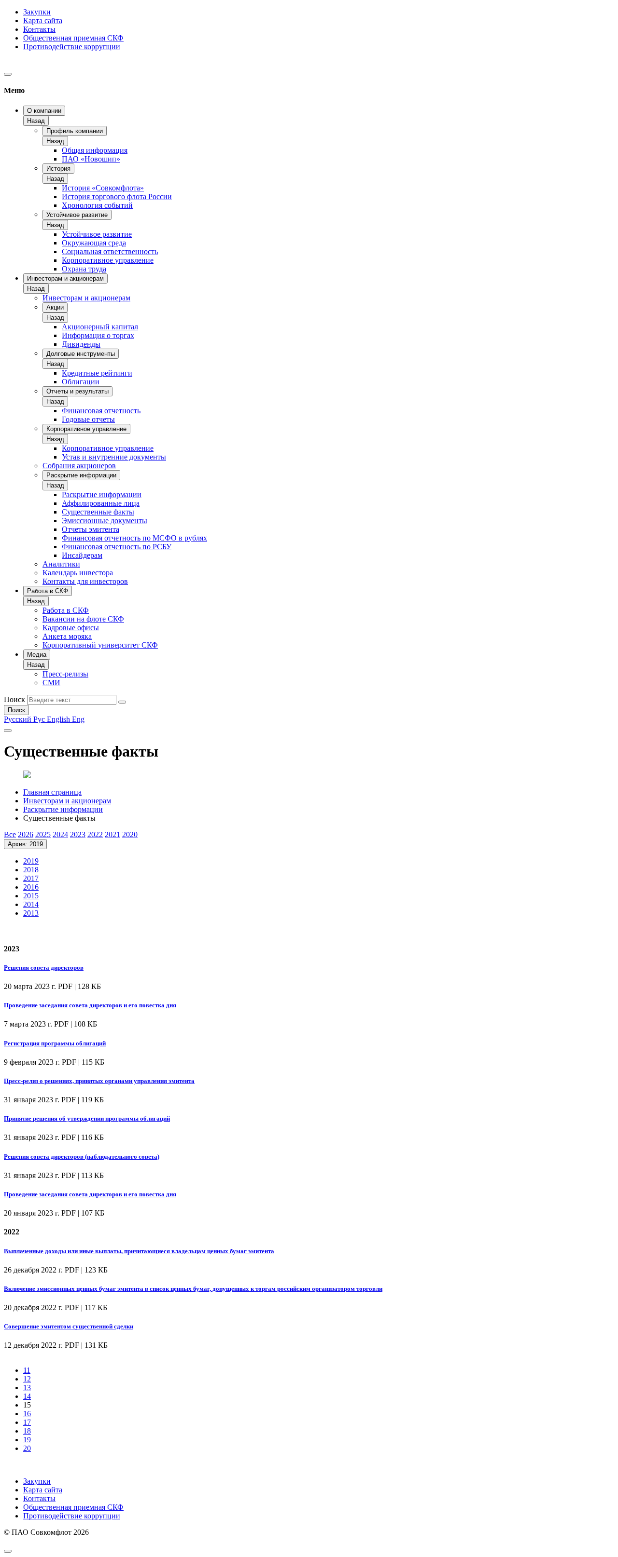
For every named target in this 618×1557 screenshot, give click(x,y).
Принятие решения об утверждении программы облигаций (87, 1118)
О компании (44, 110)
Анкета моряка (67, 636)
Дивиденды (81, 344)
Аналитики (61, 564)
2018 (31, 870)
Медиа (36, 654)
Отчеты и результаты (77, 391)
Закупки (37, 12)
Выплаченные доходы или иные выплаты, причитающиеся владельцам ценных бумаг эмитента (139, 1251)
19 (27, 1439)
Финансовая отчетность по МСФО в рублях (134, 538)
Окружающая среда (94, 243)
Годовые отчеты (88, 419)
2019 (31, 861)
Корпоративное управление (108, 260)
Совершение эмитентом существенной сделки (68, 1326)
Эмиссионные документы (104, 520)
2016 (31, 887)
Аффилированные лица (101, 503)
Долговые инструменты (80, 353)
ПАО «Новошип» (91, 159)
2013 (31, 913)
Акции (55, 307)
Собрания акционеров (79, 465)
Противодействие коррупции (71, 46)
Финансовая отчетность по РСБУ (116, 546)
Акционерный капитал (100, 327)
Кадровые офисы (70, 627)
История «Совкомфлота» (103, 188)
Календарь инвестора (77, 573)
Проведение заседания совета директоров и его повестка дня (90, 1005)
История (58, 168)
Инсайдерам (82, 555)
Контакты (39, 29)
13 (27, 1387)
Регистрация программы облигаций (55, 1043)
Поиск (14, 699)
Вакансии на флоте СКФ (83, 619)
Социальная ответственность (110, 251)
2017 (31, 878)
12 (27, 1379)
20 (27, 1448)
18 (27, 1431)
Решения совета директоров (44, 967)
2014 (31, 904)
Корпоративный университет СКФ (100, 645)
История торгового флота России (117, 196)
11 (26, 1370)
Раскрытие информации (81, 475)
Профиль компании (74, 131)
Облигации (80, 382)
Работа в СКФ (47, 591)
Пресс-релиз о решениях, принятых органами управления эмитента (99, 1080)
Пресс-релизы (65, 674)
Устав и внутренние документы (114, 457)
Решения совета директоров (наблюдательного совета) (81, 1156)
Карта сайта (42, 20)
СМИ (51, 682)
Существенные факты (98, 512)
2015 (31, 896)
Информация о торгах (98, 335)
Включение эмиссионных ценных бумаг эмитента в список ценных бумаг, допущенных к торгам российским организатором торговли (193, 1288)
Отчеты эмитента (90, 529)
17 (27, 1422)
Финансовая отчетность (101, 410)
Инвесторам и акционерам (65, 278)
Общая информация (94, 150)
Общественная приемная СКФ (73, 38)
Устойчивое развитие (77, 214)
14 (27, 1396)
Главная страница (52, 792)
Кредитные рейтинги (97, 373)
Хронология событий (97, 205)
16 (27, 1413)
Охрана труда (84, 269)
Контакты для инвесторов (85, 581)
